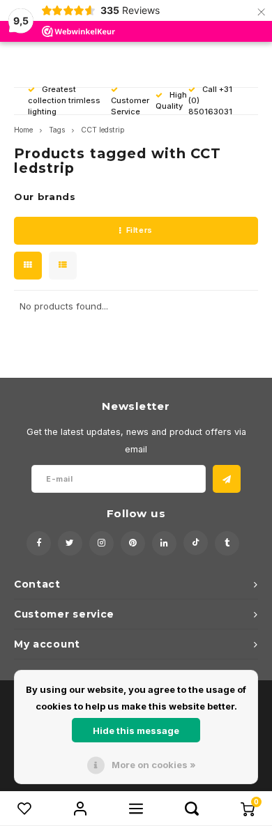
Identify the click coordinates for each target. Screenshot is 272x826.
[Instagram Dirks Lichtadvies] (101, 543)
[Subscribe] (227, 479)
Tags (57, 130)
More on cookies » (154, 764)
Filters (139, 230)
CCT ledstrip (102, 130)
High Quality (171, 100)
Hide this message (136, 730)
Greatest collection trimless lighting (64, 100)
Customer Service (130, 105)
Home (23, 130)
